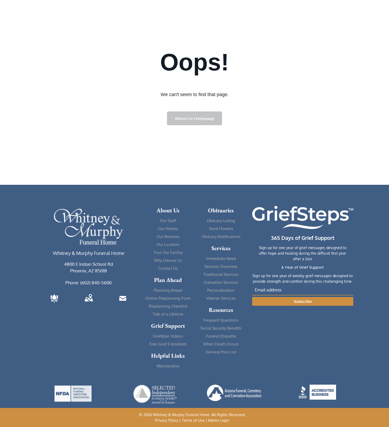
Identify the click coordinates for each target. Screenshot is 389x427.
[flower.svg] (54, 303)
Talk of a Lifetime (168, 314)
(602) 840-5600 (96, 282)
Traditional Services (220, 274)
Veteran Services (221, 298)
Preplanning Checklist (168, 306)
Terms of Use (193, 420)
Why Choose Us (168, 260)
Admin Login (218, 420)
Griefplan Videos (168, 336)
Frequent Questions (220, 320)
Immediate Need (221, 258)
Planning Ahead (168, 290)
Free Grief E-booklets (168, 344)
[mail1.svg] (122, 303)
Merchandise (168, 365)
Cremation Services (221, 282)
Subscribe (303, 301)
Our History (168, 228)
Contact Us (168, 268)
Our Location (167, 244)
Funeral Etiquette (221, 336)
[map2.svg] (88, 303)
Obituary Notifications (221, 236)
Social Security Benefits (221, 328)
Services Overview (220, 266)
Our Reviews (168, 236)
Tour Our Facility (168, 252)
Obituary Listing (221, 220)
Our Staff (168, 220)
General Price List (221, 351)
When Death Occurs (221, 344)
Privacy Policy (166, 420)
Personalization (221, 290)
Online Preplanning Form (168, 298)
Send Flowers (221, 228)
